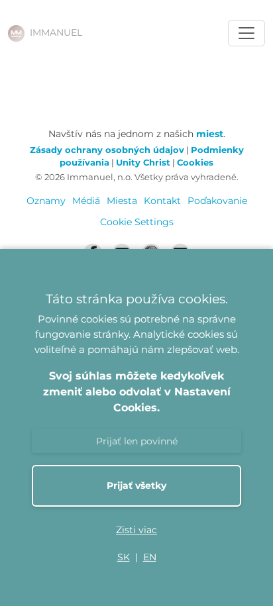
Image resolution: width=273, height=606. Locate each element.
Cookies (195, 163)
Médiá (86, 201)
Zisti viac (136, 530)
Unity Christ (143, 163)
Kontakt (162, 201)
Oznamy (46, 201)
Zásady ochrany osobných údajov (107, 150)
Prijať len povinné (137, 441)
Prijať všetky (136, 485)
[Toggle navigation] (246, 33)
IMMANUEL (56, 32)
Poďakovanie (217, 201)
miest (209, 134)
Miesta (122, 201)
